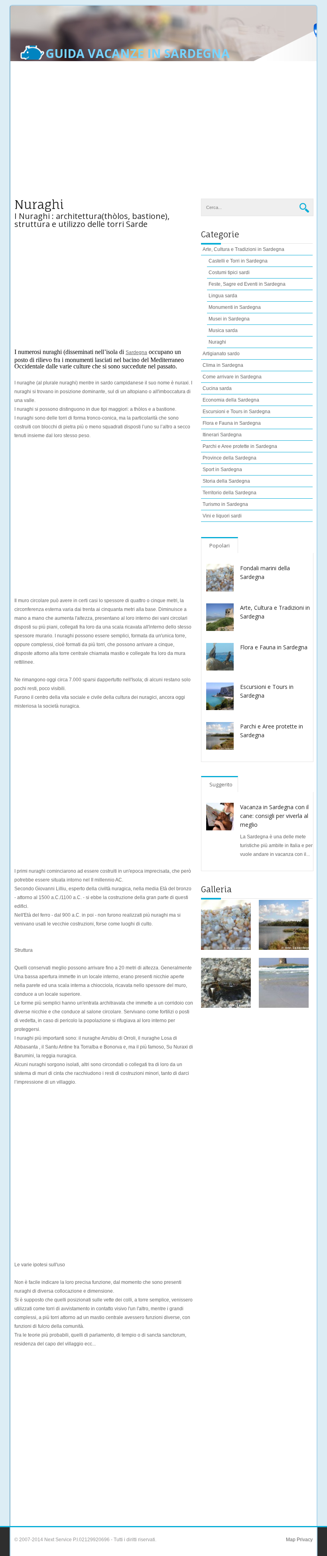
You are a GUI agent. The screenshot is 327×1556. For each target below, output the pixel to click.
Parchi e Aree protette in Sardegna (240, 446)
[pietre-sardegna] (226, 925)
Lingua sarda (223, 295)
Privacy (304, 1539)
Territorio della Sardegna (229, 492)
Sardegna (136, 352)
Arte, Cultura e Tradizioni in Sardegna (275, 612)
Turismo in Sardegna (225, 504)
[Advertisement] (163, 135)
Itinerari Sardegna (222, 435)
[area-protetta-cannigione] (284, 925)
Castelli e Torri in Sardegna (238, 261)
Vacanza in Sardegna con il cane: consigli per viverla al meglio (274, 815)
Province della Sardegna (229, 458)
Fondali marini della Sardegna (265, 572)
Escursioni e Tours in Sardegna (236, 411)
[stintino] (284, 983)
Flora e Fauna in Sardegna (232, 423)
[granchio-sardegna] (226, 983)
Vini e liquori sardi (222, 516)
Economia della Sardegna (231, 400)
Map (290, 1539)
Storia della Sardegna (226, 481)
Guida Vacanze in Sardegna (137, 53)
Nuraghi (217, 342)
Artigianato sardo (221, 353)
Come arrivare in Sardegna (232, 377)
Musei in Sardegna (229, 319)
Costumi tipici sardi (229, 272)
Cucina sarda (217, 388)
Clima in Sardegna (223, 365)
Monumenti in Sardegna (235, 307)
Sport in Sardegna (222, 469)
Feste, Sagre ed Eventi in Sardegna (247, 284)
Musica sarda (223, 330)
